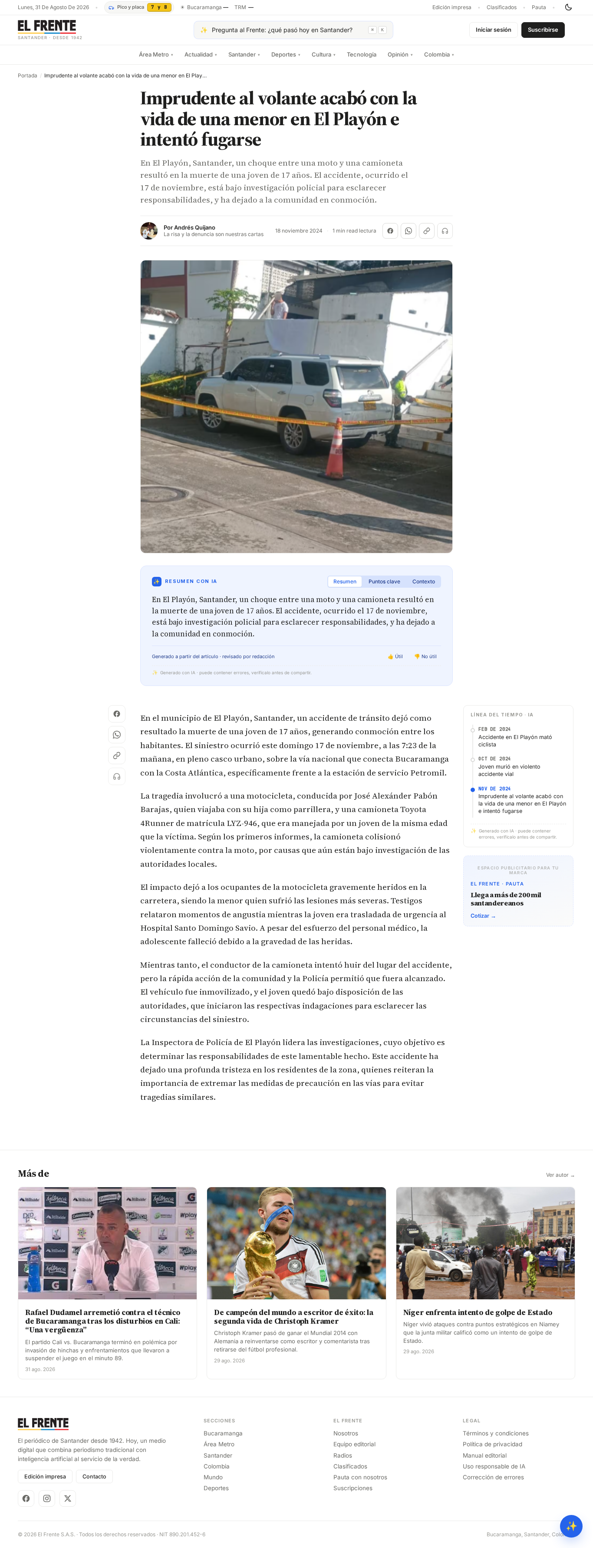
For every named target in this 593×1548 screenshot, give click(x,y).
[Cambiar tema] (568, 7)
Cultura (324, 54)
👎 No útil (425, 656)
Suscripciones (352, 1488)
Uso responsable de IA (494, 1466)
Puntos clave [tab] (384, 581)
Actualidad (200, 54)
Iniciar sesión (493, 29)
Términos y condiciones (496, 1433)
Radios (342, 1455)
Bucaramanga (223, 1433)
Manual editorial (485, 1455)
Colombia (439, 54)
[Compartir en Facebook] (390, 231)
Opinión (400, 54)
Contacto (94, 1476)
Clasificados (502, 7)
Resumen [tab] (344, 581)
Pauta (539, 7)
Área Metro (156, 54)
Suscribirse (543, 29)
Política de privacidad (492, 1444)
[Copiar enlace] (427, 231)
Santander (244, 54)
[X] (67, 1498)
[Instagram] (47, 1498)
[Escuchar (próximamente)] (445, 231)
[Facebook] (26, 1498)
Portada (27, 76)
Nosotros (345, 1433)
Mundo (213, 1477)
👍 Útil (395, 656)
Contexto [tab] (423, 581)
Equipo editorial (354, 1444)
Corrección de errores (493, 1477)
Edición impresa (451, 7)
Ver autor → (560, 1175)
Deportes (285, 54)
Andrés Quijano (194, 227)
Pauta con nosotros (360, 1477)
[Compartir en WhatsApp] (408, 231)
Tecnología (361, 54)
